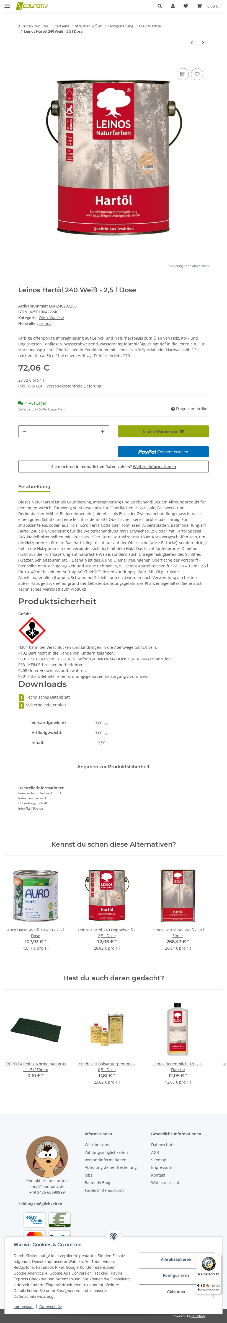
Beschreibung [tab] (34, 486)
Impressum (23, 1306)
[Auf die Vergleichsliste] (183, 74)
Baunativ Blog (97, 1182)
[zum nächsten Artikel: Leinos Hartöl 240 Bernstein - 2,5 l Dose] (203, 42)
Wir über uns (97, 1144)
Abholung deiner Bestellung (111, 1167)
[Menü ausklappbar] (7, 3)
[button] (159, 6)
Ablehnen (176, 1291)
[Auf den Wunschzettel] (197, 74)
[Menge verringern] (25, 431)
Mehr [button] (62, 409)
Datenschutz (50, 1306)
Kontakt (158, 1175)
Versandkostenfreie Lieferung (74, 386)
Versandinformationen (106, 1159)
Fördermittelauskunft (104, 1190)
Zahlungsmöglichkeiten (106, 1152)
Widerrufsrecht (165, 1182)
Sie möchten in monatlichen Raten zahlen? (113, 466)
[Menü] (218, 1257)
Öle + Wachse (51, 317)
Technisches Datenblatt (48, 697)
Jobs (88, 1175)
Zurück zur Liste (35, 26)
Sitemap (158, 1159)
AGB (155, 1152)
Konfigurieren (176, 1275)
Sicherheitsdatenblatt (46, 704)
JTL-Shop (198, 1316)
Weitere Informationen (154, 466)
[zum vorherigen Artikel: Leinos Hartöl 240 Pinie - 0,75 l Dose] (191, 42)
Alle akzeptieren (176, 1259)
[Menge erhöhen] (103, 431)
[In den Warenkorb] (22, 61)
